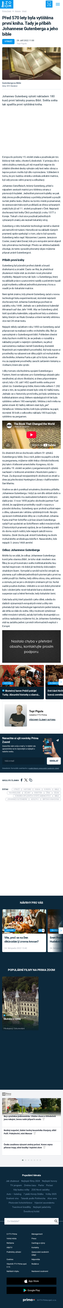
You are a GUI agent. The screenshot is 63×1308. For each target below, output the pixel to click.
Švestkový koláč (32, 1211)
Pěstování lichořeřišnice (20, 1202)
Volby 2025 (51, 1194)
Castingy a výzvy (38, 1243)
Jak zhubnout (12, 1181)
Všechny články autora (42, 720)
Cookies (10, 1259)
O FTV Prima (12, 1234)
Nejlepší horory (49, 1181)
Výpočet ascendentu (44, 1202)
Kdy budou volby (21, 1189)
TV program (16, 1185)
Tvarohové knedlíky (21, 1207)
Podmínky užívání (14, 1252)
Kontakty (35, 1247)
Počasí (49, 1185)
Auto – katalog (14, 1194)
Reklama (10, 1243)
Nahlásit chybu (13, 1271)
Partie (41, 1185)
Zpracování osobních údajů (40, 1253)
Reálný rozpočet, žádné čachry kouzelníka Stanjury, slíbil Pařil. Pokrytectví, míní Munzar (30, 1132)
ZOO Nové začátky (41, 1189)
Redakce (35, 1264)
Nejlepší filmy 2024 (30, 1181)
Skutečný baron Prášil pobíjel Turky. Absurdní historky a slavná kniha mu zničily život (20, 693)
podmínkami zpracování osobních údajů (44, 768)
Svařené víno (12, 1198)
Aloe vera (52, 1198)
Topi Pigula (22, 43)
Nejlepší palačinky (42, 1207)
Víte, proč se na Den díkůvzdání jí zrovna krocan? (21, 939)
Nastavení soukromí (40, 1271)
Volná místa (11, 1238)
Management (37, 1234)
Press (34, 1238)
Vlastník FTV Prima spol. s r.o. (17, 1265)
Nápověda (36, 1259)
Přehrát (9, 1015)
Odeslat (54, 761)
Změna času (30, 1185)
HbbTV (9, 1247)
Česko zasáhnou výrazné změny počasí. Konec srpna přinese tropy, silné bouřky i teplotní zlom (28, 1146)
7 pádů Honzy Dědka (33, 1194)
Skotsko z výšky (12, 1018)
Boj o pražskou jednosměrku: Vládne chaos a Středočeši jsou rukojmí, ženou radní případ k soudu (30, 1117)
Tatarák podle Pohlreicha (33, 1198)
